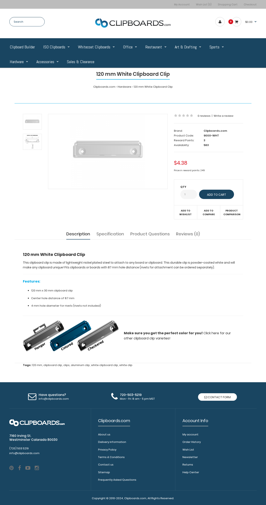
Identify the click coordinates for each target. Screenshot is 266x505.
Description (78, 234)
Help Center (190, 472)
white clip (125, 365)
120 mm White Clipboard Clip (153, 87)
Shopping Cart (228, 4)
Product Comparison (231, 212)
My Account (182, 4)
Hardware (124, 87)
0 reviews (204, 116)
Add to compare (209, 212)
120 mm (37, 365)
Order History (191, 442)
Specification (110, 234)
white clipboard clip (104, 365)
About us (104, 434)
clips (66, 365)
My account (190, 434)
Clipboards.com (104, 87)
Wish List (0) (204, 4)
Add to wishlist (185, 212)
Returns (187, 465)
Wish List (188, 450)
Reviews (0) (188, 234)
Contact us (105, 465)
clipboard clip (52, 365)
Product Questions (150, 234)
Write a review (223, 116)
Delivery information (112, 442)
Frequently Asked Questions (117, 480)
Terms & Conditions (111, 457)
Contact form (219, 397)
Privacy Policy (107, 450)
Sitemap (104, 472)
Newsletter (190, 457)
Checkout (250, 4)
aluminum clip (80, 365)
